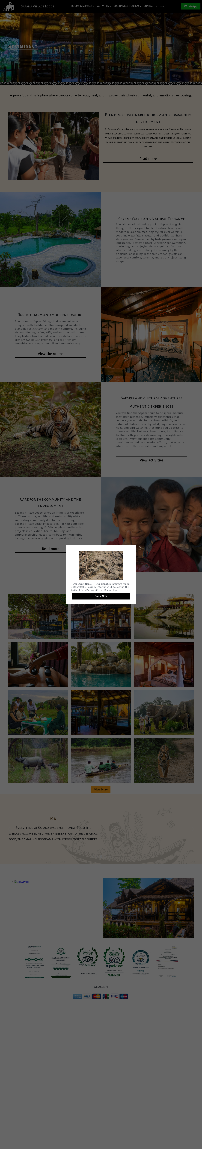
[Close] (139, 547)
